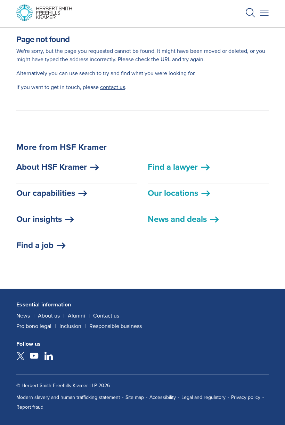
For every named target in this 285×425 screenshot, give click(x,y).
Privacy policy (245, 397)
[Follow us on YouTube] (34, 357)
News (23, 316)
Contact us (106, 316)
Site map (134, 397)
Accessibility (162, 397)
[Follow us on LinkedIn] (48, 357)
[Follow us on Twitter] (20, 357)
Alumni (76, 316)
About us (49, 316)
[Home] (44, 12)
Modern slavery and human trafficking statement (68, 397)
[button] (250, 14)
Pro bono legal (33, 326)
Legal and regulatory (203, 397)
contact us (112, 87)
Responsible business (115, 326)
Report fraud (29, 407)
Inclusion (70, 326)
